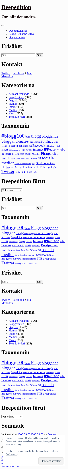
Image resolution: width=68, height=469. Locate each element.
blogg (36, 136)
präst (13, 159)
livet (14, 154)
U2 (27, 172)
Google (22, 150)
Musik (12, 113)
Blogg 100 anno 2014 (21, 33)
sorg (34, 163)
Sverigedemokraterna (25, 167)
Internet (13, 106)
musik (28, 154)
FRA (4, 149)
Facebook (18, 73)
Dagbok (13, 100)
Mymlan (36, 154)
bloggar (8, 141)
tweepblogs (49, 167)
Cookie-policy (12, 454)
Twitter (5, 73)
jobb (62, 149)
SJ (39, 158)
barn (27, 136)
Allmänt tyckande (19, 93)
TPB (39, 167)
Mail (29, 73)
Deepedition (16, 7)
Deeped (52, 434)
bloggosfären (34, 142)
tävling (18, 172)
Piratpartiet (49, 153)
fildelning (50, 146)
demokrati (27, 146)
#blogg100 (13, 136)
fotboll (57, 146)
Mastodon (7, 76)
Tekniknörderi (17, 116)
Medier (13, 110)
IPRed (48, 149)
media (20, 153)
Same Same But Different (26, 158)
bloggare (22, 141)
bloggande (50, 136)
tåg (23, 171)
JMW (56, 149)
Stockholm (42, 163)
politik (5, 158)
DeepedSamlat (17, 37)
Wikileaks (33, 172)
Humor (13, 103)
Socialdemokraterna (23, 164)
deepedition (16, 145)
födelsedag (13, 150)
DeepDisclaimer (18, 30)
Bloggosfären (16, 97)
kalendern (6, 153)
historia (29, 150)
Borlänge (46, 141)
